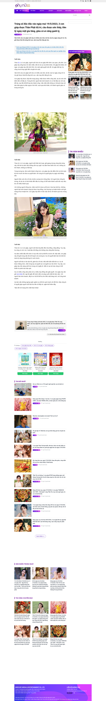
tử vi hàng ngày (49, 345)
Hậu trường (35, 418)
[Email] (91, 1)
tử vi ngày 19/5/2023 (21, 348)
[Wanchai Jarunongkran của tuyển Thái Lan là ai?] (22, 421)
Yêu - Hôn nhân (24, 10)
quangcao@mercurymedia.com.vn (78, 691)
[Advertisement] (40, 306)
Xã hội (34, 435)
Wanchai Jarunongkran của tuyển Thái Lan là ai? (45, 416)
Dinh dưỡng (68, 10)
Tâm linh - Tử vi (18, 34)
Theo (55, 334)
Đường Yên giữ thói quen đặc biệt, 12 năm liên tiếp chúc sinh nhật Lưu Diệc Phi (73, 90)
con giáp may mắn (27, 345)
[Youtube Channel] (86, 1)
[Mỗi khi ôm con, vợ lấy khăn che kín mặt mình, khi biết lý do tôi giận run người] (86, 81)
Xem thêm (62, 330)
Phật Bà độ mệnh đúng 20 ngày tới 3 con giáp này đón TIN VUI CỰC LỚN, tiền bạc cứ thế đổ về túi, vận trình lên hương (22, 618)
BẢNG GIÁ (70, 693)
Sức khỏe (59, 10)
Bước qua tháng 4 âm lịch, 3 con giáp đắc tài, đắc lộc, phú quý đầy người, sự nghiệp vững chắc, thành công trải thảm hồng (40, 51)
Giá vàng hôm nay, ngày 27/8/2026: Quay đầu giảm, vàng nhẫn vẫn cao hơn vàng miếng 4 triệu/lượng (49, 461)
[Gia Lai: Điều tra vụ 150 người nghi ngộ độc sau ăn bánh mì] (22, 389)
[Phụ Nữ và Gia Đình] (23, 5)
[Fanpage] (81, 1)
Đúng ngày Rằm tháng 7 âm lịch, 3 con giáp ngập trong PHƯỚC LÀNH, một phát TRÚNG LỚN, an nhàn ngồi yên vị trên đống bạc (49, 399)
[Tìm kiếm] (89, 15)
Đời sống (33, 10)
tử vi (19, 62)
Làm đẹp (50, 10)
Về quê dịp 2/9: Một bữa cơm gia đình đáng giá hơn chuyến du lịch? (49, 431)
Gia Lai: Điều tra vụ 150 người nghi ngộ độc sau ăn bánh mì (48, 384)
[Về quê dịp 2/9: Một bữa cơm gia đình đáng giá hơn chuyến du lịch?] (22, 436)
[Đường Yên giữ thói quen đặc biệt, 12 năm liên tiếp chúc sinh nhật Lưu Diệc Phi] (74, 81)
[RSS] (88, 1)
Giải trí (42, 10)
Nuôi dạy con (77, 10)
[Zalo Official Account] (84, 0)
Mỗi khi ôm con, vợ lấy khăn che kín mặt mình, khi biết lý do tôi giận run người (86, 90)
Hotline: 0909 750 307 (36, 1)
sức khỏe (20, 274)
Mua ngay (25, 373)
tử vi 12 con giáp (39, 345)
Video (86, 10)
